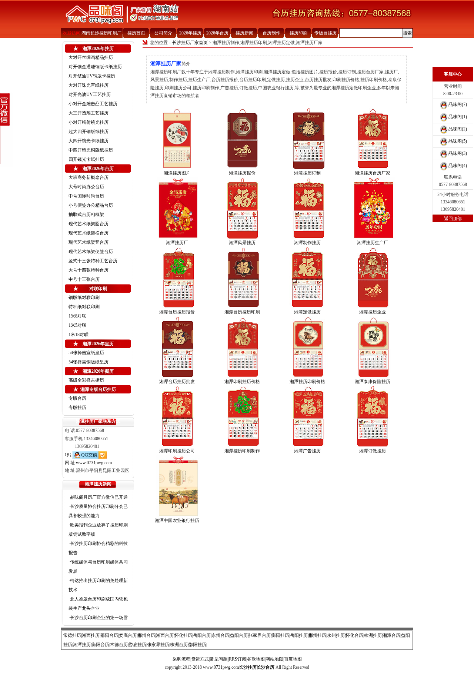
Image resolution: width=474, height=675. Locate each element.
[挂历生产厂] (372, 208)
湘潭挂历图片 (177, 173)
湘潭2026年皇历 (98, 343)
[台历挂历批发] (177, 347)
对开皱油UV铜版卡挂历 (92, 76)
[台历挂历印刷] (242, 277)
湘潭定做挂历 (307, 312)
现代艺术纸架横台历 (89, 233)
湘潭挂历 (82, 644)
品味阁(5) (457, 141)
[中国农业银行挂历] (177, 486)
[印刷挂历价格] (242, 347)
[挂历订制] (307, 138)
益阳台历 (239, 635)
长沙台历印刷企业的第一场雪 (99, 617)
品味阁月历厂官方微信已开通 (99, 497)
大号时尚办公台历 (86, 186)
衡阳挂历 (280, 635)
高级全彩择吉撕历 (86, 380)
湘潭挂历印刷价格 (307, 381)
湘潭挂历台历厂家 (372, 173)
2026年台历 (217, 33)
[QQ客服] (90, 454)
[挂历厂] (177, 208)
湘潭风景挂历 (242, 242)
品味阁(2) (457, 129)
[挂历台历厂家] (372, 138)
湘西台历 (165, 635)
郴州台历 (146, 635)
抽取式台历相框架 (86, 214)
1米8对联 (77, 316)
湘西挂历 (91, 635)
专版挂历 (77, 407)
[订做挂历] (372, 416)
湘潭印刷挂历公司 (177, 450)
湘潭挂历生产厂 (372, 242)
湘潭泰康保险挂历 (372, 381)
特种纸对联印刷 (84, 306)
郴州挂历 (317, 635)
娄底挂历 (137, 644)
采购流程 (181, 659)
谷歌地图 (256, 659)
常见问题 (218, 659)
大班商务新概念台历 (89, 177)
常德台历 (119, 644)
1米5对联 (77, 325)
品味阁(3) (457, 153)
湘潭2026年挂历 (98, 48)
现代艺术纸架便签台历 (91, 251)
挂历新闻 (244, 33)
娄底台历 (128, 635)
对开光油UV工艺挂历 (90, 94)
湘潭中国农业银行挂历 (177, 520)
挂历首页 (136, 33)
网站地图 (274, 659)
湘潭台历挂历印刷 (242, 312)
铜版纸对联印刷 (84, 297)
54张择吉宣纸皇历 (86, 352)
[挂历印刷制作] (242, 416)
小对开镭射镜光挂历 (89, 122)
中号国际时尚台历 (86, 196)
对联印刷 (98, 288)
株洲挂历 (373, 635)
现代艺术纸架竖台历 (89, 242)
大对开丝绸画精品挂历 (91, 57)
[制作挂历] (307, 208)
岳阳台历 (202, 635)
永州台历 (220, 635)
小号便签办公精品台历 (91, 205)
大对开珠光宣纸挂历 (89, 85)
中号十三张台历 (84, 279)
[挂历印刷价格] (307, 347)
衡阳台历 (100, 644)
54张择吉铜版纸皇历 (89, 362)
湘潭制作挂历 (307, 242)
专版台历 (77, 398)
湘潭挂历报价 (242, 173)
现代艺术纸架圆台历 (89, 223)
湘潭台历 (391, 635)
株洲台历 (179, 644)
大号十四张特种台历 (89, 270)
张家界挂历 (158, 644)
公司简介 (163, 33)
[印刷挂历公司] (177, 416)
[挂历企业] (372, 277)
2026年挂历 (190, 33)
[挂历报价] (242, 138)
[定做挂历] (307, 277)
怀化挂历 (183, 635)
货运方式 (200, 659)
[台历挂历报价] (177, 277)
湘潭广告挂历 (307, 450)
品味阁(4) (457, 165)
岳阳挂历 (299, 635)
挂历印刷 (298, 33)
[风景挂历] (242, 208)
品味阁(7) (457, 104)
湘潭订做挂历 (372, 450)
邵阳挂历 (197, 644)
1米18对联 (79, 334)
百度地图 (293, 659)
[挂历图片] (177, 138)
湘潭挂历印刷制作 (242, 450)
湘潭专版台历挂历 (98, 389)
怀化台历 (354, 635)
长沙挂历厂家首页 (190, 42)
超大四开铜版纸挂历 (89, 131)
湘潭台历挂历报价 (177, 312)
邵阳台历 (109, 635)
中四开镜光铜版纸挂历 (91, 150)
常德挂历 (72, 635)
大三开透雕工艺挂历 (89, 113)
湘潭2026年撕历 (98, 371)
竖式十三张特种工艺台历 (93, 260)
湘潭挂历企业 (372, 312)
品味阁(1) (457, 116)
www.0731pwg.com (94, 462)
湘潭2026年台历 (98, 168)
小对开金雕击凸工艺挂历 (93, 103)
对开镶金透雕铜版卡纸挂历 (95, 66)
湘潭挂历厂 (177, 242)
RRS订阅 (237, 659)
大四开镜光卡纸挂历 (89, 140)
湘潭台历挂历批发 (177, 381)
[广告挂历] (307, 416)
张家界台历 (259, 635)
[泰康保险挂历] (372, 347)
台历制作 (271, 33)
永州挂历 (336, 635)
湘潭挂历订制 (307, 173)
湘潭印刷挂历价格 (242, 381)
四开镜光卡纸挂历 (86, 159)
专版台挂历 (325, 33)
